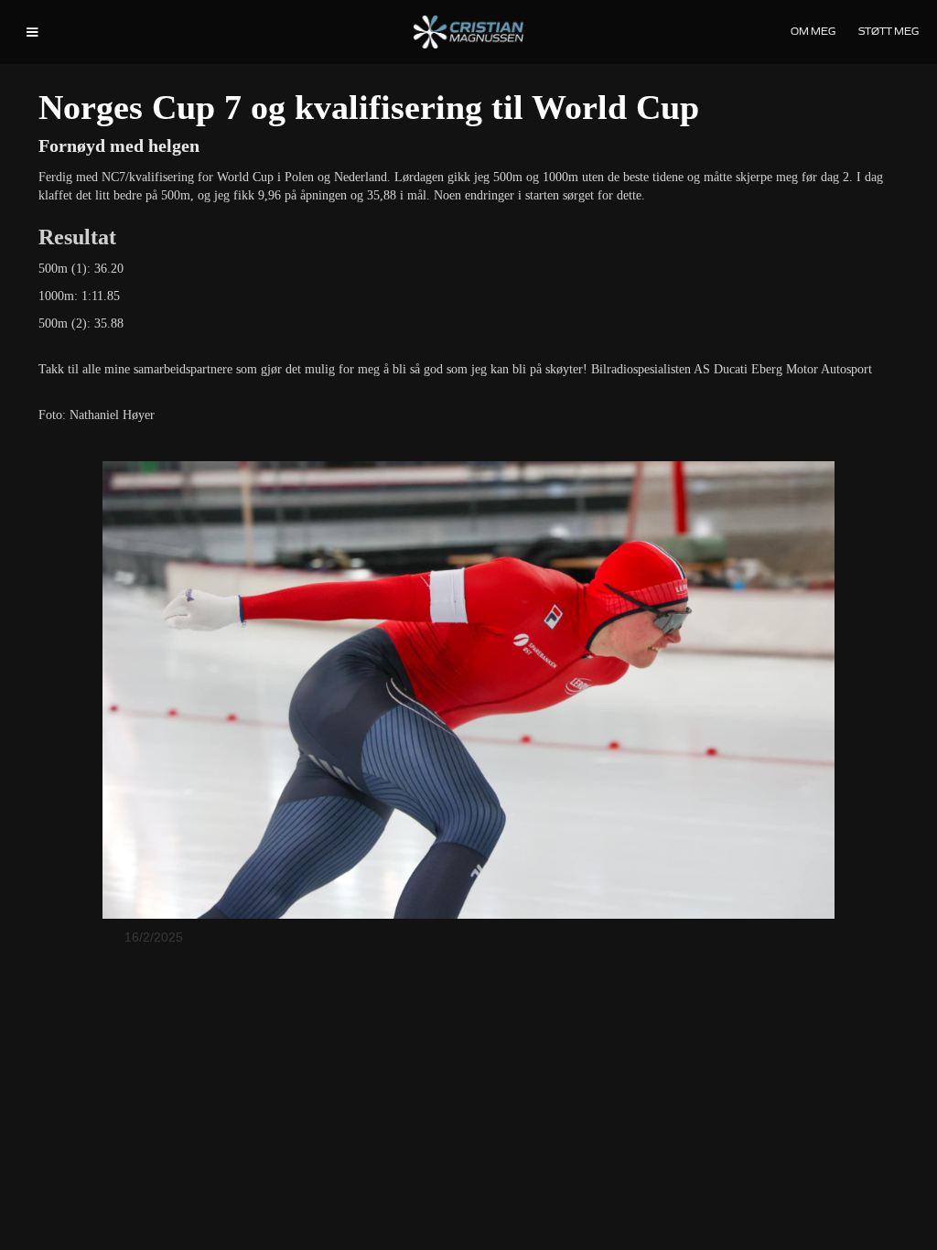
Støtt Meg (888, 31)
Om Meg (813, 31)
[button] (32, 32)
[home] (468, 32)
